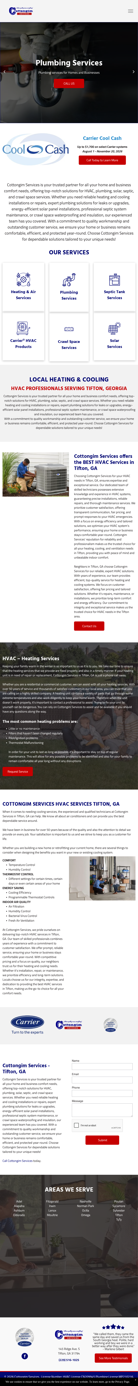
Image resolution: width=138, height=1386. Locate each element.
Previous (4, 73)
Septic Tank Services (114, 295)
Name (75, 1060)
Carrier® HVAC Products (23, 344)
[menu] (130, 11)
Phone (76, 1087)
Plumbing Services (69, 295)
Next (133, 73)
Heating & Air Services (23, 295)
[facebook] (25, 1356)
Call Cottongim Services (17, 1161)
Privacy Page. (122, 1381)
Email (75, 1074)
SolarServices (114, 344)
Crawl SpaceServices (69, 345)
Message (77, 1101)
